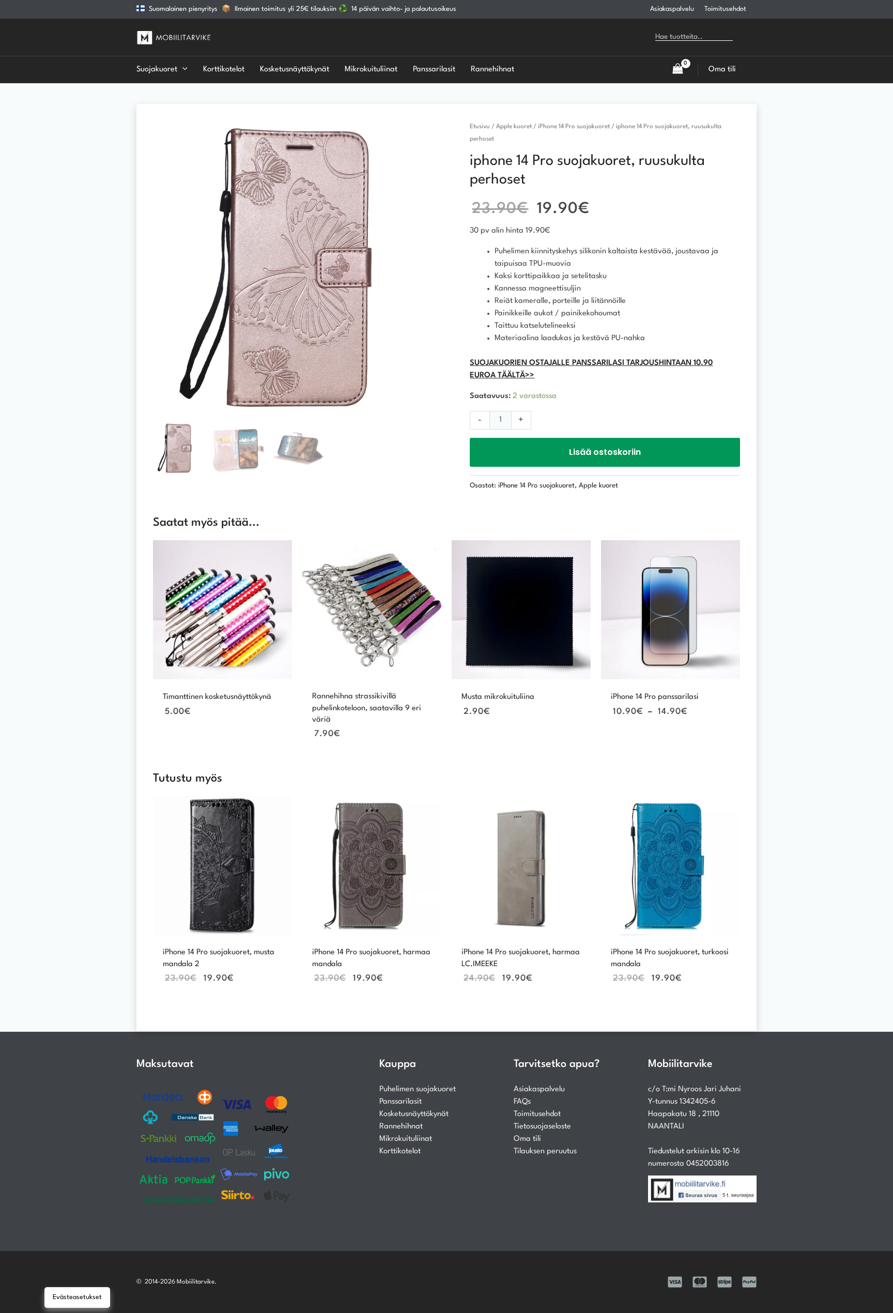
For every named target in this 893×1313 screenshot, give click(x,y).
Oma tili (527, 1139)
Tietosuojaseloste (542, 1127)
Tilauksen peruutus (545, 1151)
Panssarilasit (400, 1102)
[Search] (748, 37)
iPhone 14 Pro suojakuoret (574, 127)
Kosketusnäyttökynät (414, 1114)
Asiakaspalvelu (672, 9)
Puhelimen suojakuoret (417, 1089)
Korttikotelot (400, 1151)
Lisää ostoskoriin (605, 452)
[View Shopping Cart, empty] (677, 69)
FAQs (522, 1102)
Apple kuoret (514, 127)
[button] (182, 69)
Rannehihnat (401, 1127)
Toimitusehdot (725, 9)
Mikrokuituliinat (405, 1139)
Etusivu (480, 127)
